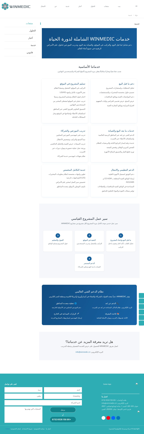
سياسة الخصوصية (39, 429)
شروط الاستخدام (27, 429)
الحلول (93, 6)
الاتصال (43, 6)
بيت (119, 6)
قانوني (30, 52)
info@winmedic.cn (83, 352)
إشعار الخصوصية (16, 429)
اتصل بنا (48, 429)
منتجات (29, 23)
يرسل (63, 410)
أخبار (30, 38)
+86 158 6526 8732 (61, 419)
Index (7, 429)
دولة (136, 15)
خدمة (67, 6)
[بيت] (16, 6)
